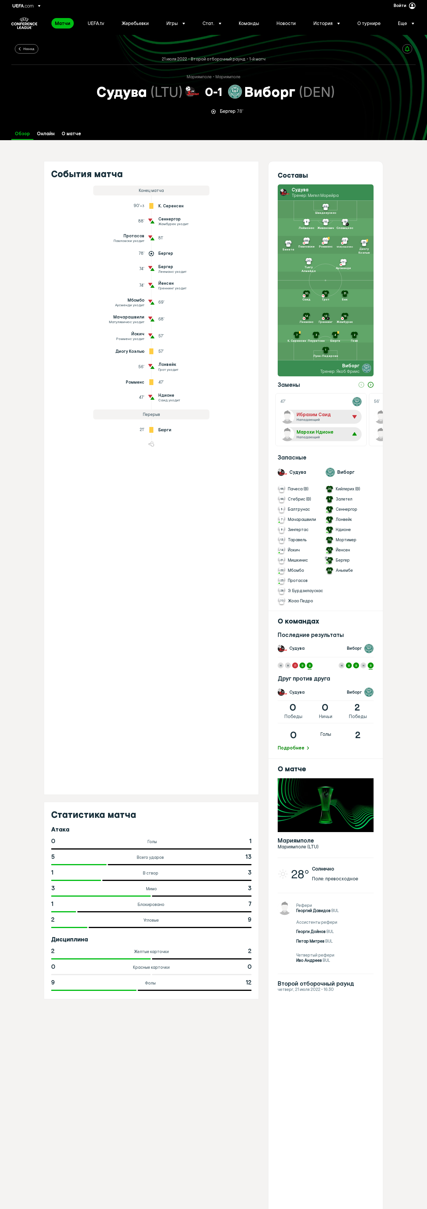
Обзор (22, 133)
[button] (176, 23)
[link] (62, 23)
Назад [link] (29, 49)
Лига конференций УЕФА (24, 23)
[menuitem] (64, 23)
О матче (71, 133)
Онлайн (46, 133)
